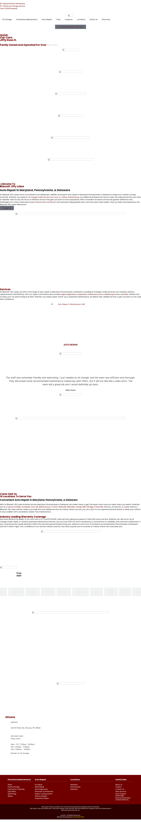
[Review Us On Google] (8, 753)
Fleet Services (120, 791)
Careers (118, 787)
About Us (93, 19)
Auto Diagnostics (41, 789)
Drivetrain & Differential (44, 791)
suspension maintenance (88, 294)
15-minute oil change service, (12, 6)
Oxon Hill (34, 507)
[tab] (16, 592)
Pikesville (62, 507)
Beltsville (71, 507)
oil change (32, 197)
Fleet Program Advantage (120, 795)
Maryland (73, 785)
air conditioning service (110, 294)
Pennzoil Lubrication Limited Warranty (123, 799)
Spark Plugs (12, 794)
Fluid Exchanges (14, 787)
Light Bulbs (12, 791)
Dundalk (17, 507)
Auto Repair (47, 19)
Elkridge (90, 507)
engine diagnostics (68, 294)
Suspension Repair (42, 798)
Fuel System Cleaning (16, 789)
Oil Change (7, 19)
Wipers (10, 796)
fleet (126, 294)
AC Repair (38, 785)
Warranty (106, 19)
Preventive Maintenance (26, 19)
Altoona (38, 202)
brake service (44, 197)
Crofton (54, 507)
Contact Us (119, 789)
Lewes (126, 507)
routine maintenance (70, 197)
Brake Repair (39, 787)
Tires (58, 19)
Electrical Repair (41, 796)
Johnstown (51, 202)
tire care (54, 197)
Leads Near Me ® (78, 817)
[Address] (8, 725)
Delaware (74, 789)
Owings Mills (80, 507)
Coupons (69, 19)
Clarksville (98, 507)
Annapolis (25, 507)
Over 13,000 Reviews (8, 8)
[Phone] (8, 733)
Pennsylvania (75, 787)
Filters (10, 785)
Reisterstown (44, 507)
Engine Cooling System (44, 794)
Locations (81, 19)
